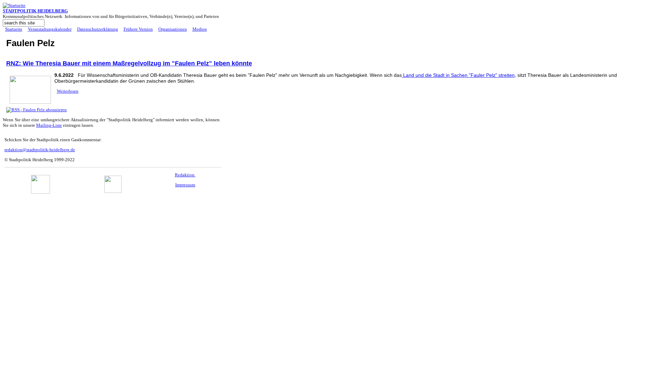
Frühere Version (138, 29)
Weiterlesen (67, 91)
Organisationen (172, 29)
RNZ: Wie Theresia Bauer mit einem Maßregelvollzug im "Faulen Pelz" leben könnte (129, 63)
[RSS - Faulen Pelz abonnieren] (36, 109)
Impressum (185, 184)
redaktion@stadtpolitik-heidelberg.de (39, 149)
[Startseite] (14, 5)
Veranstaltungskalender (50, 29)
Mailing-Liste (49, 125)
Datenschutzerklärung (97, 29)
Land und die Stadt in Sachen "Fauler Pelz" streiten (458, 75)
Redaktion (185, 174)
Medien (199, 29)
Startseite (13, 29)
